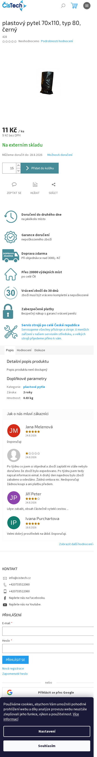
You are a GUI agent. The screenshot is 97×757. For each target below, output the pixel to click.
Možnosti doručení (59, 155)
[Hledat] (63, 5)
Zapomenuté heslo (15, 674)
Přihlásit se (15, 660)
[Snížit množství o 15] (18, 170)
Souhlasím (46, 745)
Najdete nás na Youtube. (25, 604)
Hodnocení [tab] (24, 350)
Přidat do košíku (42, 168)
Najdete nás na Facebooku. (27, 598)
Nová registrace (13, 669)
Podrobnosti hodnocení (57, 41)
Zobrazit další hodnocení (75, 544)
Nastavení (47, 731)
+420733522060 (19, 584)
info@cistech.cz (20, 578)
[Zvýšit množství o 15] (18, 165)
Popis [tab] (10, 350)
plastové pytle (34, 387)
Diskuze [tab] (40, 350)
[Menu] (86, 5)
